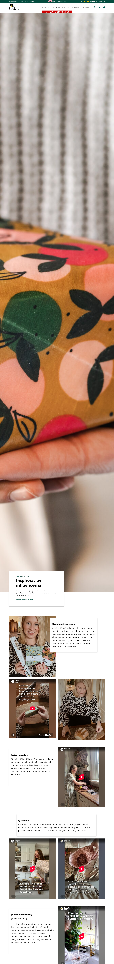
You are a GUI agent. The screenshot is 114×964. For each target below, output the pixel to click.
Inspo (58, 7)
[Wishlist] (99, 7)
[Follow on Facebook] (99, 1)
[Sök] (94, 7)
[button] (88, 1)
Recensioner (66, 7)
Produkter (45, 7)
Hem (17, 576)
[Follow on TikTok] (102, 1)
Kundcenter (85, 7)
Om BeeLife (75, 7)
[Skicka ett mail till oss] (104, 1)
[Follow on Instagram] (101, 1)
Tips (53, 7)
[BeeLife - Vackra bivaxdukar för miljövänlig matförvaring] (16, 7)
